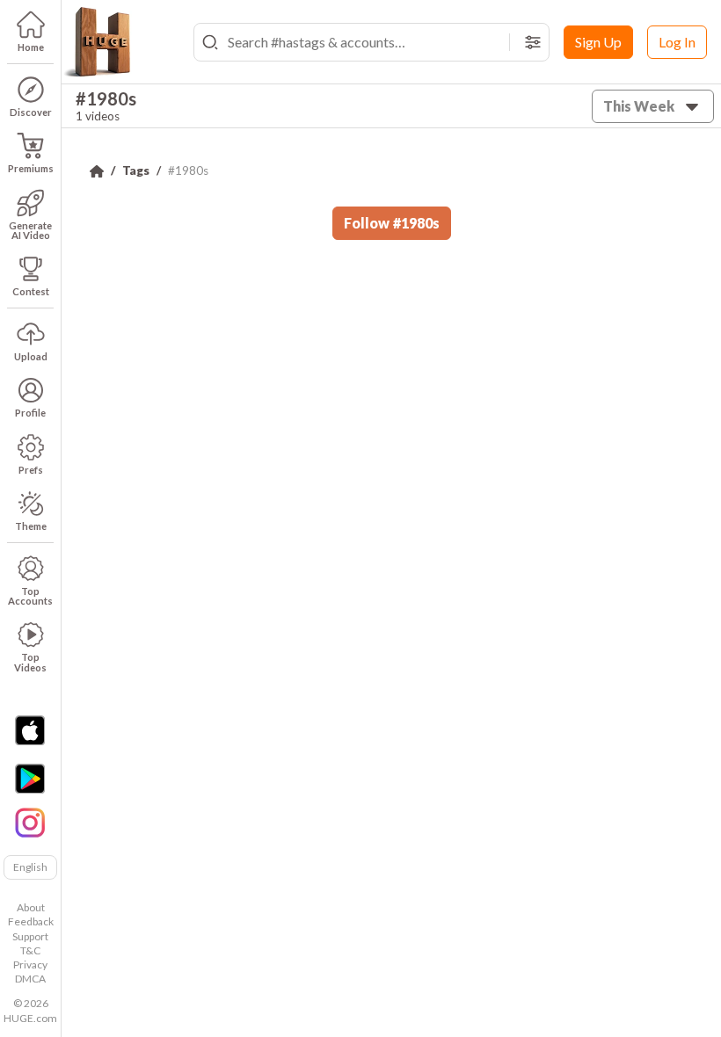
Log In (677, 41)
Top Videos (30, 661)
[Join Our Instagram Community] (30, 821)
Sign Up (598, 41)
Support (30, 936)
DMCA (30, 978)
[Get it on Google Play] (30, 779)
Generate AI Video (30, 230)
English (30, 867)
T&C (30, 950)
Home (31, 47)
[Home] (97, 171)
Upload (30, 356)
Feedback (31, 921)
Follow (392, 222)
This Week (638, 106)
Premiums (31, 168)
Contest (30, 291)
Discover (31, 112)
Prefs (30, 469)
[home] (97, 42)
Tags (135, 170)
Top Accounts (30, 595)
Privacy (30, 964)
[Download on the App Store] (30, 730)
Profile (30, 412)
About (31, 907)
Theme (31, 526)
